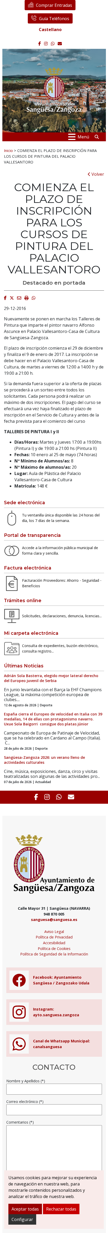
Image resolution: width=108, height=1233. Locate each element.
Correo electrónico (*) (25, 1101)
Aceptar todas (25, 1209)
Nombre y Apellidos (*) (25, 1080)
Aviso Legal (54, 931)
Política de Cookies (54, 948)
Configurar (22, 1219)
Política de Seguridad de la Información (54, 954)
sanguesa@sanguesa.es (54, 919)
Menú (83, 137)
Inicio (8, 150)
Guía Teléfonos (54, 18)
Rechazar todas (61, 1209)
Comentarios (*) (20, 1122)
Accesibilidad (54, 942)
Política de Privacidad (54, 937)
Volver (97, 174)
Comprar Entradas (54, 5)
